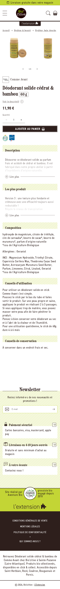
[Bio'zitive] (21, 13)
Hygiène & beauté (22, 30)
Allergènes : (9, 251)
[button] (5, 13)
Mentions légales (30, 526)
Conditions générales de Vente (30, 520)
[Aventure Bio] (30, 493)
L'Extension (39, 584)
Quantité (6, 114)
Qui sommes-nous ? (30, 541)
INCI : (5, 258)
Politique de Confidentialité (30, 532)
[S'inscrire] (51, 409)
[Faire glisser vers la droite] (37, 69)
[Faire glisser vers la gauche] (23, 69)
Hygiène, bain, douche (45, 30)
